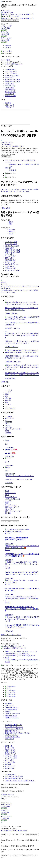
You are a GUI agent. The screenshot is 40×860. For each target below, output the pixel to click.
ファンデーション (11, 505)
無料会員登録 (22, 830)
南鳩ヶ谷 (12, 231)
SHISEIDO (8, 427)
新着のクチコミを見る (12, 81)
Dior (6, 420)
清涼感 (7, 394)
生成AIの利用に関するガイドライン (17, 733)
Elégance (7, 425)
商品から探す (9, 77)
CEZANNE (8, 416)
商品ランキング (10, 754)
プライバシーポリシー (12, 713)
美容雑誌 (8, 400)
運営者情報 (8, 703)
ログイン (8, 47)
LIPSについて (9, 105)
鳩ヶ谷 (11, 233)
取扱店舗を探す (10, 90)
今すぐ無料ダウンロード (9, 830)
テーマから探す (10, 85)
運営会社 (8, 103)
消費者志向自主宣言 (12, 718)
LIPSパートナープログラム (14, 729)
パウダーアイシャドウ (12, 499)
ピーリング (8, 390)
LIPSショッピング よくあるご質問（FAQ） (20, 780)
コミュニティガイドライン (14, 727)
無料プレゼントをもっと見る (11, 635)
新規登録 (8, 45)
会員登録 (4, 794)
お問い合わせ (9, 107)
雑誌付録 (8, 398)
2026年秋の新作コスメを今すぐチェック (15, 290)
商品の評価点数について (13, 725)
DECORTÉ (8, 422)
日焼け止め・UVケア (12, 507)
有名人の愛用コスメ (12, 264)
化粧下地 (8, 513)
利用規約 (8, 711)
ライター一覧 (9, 748)
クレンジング (9, 509)
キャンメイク (9, 418)
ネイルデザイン (10, 92)
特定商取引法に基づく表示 (14, 776)
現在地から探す (6, 156)
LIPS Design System (11, 735)
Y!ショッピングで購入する (19, 191)
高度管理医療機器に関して (14, 778)
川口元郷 (12, 229)
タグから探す (9, 83)
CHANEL (8, 433)
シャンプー (8, 501)
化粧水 (7, 495)
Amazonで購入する (27, 189)
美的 (6, 396)
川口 (10, 224)
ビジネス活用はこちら (12, 737)
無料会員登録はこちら (15, 64)
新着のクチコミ (10, 752)
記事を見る (5, 382)
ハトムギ (8, 392)
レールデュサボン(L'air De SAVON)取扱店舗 (20, 655)
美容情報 (8, 764)
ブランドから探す (11, 73)
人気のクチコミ (10, 750)
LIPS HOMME (9, 768)
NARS (7, 431)
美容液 (7, 491)
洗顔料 (7, 503)
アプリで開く (5, 10)
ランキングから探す (12, 75)
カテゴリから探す (11, 71)
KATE (7, 424)
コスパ (7, 406)
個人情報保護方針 (11, 709)
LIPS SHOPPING (10, 69)
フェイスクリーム (11, 497)
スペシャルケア (10, 493)
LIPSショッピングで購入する (11, 189)
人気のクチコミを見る (12, 79)
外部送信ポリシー (11, 715)
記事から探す (9, 88)
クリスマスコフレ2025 (12, 270)
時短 (6, 402)
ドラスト (8, 404)
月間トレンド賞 (10, 96)
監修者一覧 (8, 746)
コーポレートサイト (12, 707)
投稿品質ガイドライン (12, 731)
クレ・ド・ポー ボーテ (13, 429)
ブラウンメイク (10, 408)
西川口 (11, 222)
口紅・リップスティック (13, 511)
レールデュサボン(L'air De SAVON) (17, 653)
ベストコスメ (9, 94)
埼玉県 (7, 658)
